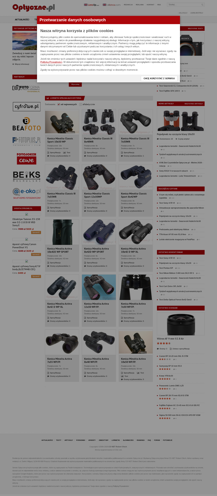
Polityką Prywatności (51, 62)
